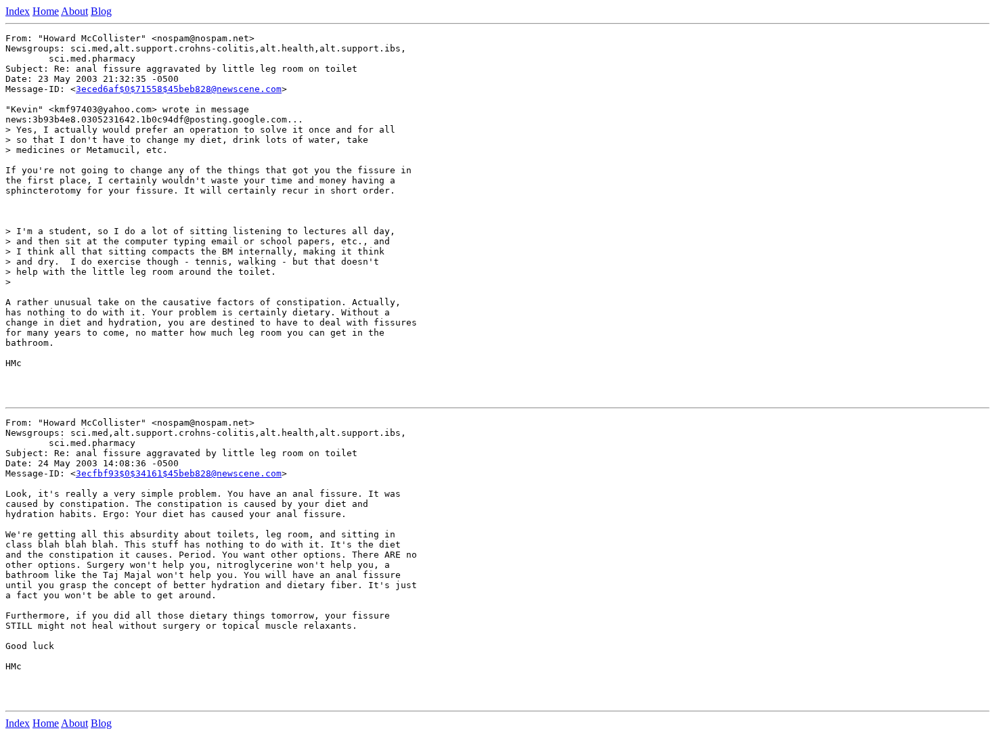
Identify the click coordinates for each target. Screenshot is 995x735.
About (74, 11)
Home (45, 11)
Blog (101, 11)
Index (17, 11)
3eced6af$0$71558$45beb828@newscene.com (179, 89)
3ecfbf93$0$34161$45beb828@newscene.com (179, 473)
